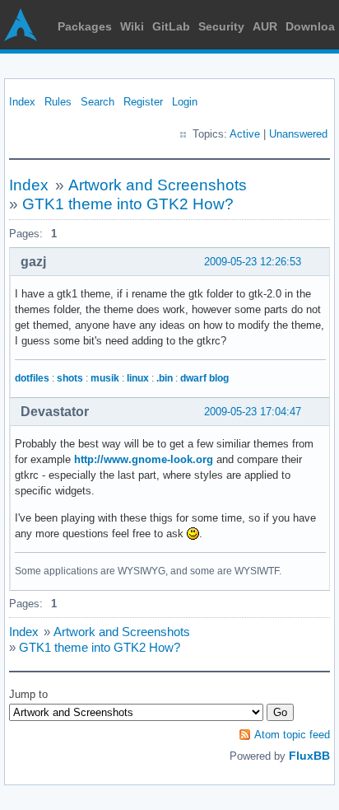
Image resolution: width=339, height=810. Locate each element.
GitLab (171, 26)
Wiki (132, 26)
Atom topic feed (292, 734)
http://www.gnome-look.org (143, 459)
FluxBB (309, 755)
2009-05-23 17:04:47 (252, 411)
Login (184, 102)
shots (70, 378)
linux (138, 378)
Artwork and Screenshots (157, 185)
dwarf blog (204, 378)
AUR (265, 26)
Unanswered (298, 134)
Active (245, 134)
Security (221, 26)
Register (143, 102)
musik (105, 378)
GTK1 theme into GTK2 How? (128, 204)
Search (97, 102)
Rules (58, 102)
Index (22, 102)
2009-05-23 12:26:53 (252, 261)
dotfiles (32, 378)
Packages (85, 26)
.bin (164, 378)
